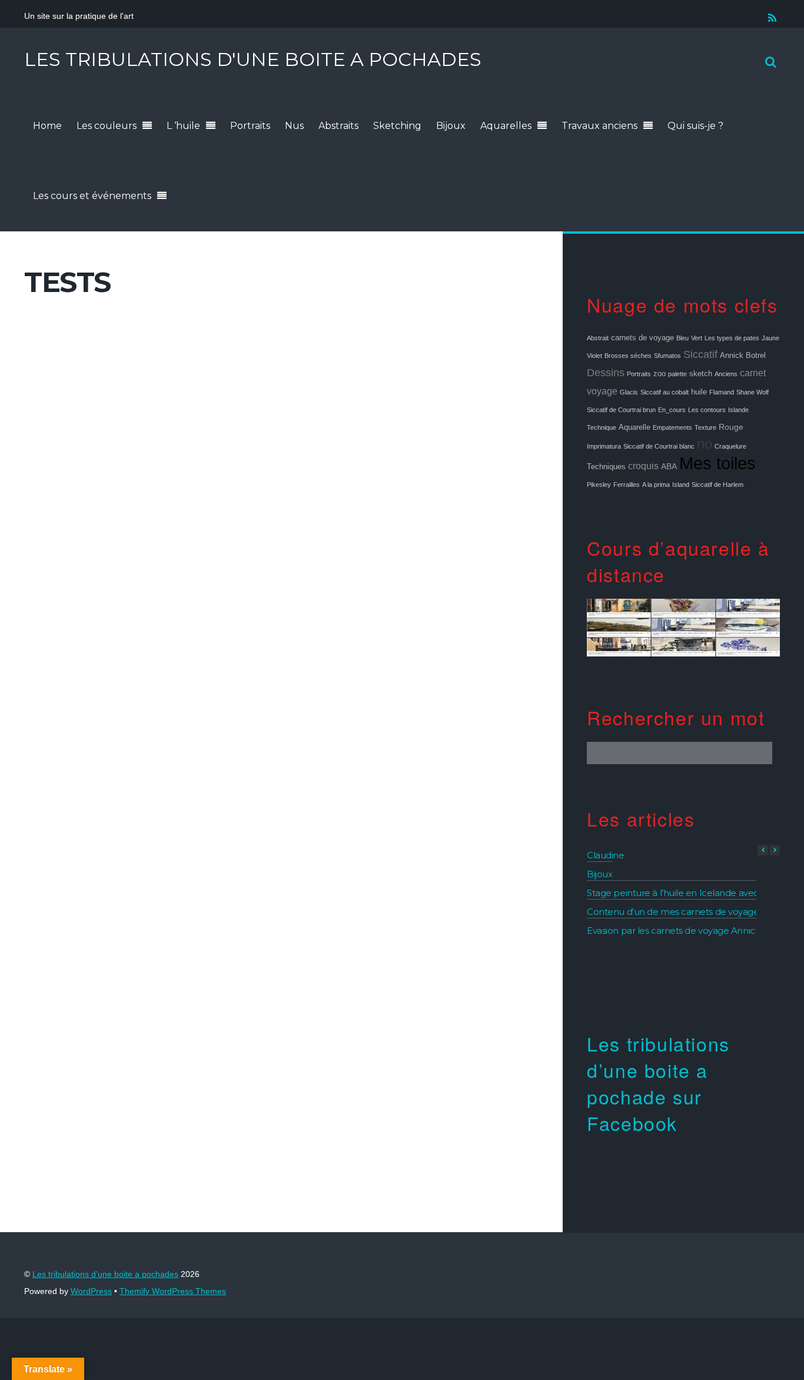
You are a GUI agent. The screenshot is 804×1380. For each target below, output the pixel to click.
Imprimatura (604, 446)
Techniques (606, 467)
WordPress (91, 1291)
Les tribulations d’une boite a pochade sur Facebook (658, 1083)
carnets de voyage (642, 338)
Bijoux (451, 125)
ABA (669, 466)
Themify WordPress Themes (172, 1291)
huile (699, 392)
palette (677, 373)
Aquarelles (505, 125)
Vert (696, 337)
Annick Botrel (743, 355)
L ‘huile (183, 125)
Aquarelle (634, 427)
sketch (700, 374)
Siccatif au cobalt (664, 392)
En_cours (672, 409)
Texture (705, 427)
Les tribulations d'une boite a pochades (105, 1274)
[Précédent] (763, 850)
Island (680, 484)
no (704, 444)
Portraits (250, 125)
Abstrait (598, 337)
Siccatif (700, 354)
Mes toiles (717, 463)
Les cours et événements (92, 195)
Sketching (397, 125)
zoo (659, 374)
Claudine (605, 855)
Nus (294, 125)
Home (47, 125)
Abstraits (338, 125)
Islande (738, 409)
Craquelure (730, 446)
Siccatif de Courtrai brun (621, 409)
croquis (643, 465)
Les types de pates (732, 337)
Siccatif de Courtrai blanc (659, 446)
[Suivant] (774, 850)
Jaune (770, 337)
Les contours (707, 409)
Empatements (672, 427)
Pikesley (599, 484)
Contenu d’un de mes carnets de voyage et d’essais (695, 911)
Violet (594, 355)
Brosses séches (628, 355)
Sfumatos (667, 355)
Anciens (726, 373)
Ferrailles (626, 484)
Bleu (682, 337)
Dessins (605, 373)
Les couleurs (107, 125)
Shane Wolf (752, 392)
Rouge (731, 427)
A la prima (656, 484)
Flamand (721, 392)
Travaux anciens (599, 125)
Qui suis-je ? (695, 125)
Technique (601, 427)
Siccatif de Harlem (717, 484)
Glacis (629, 392)
